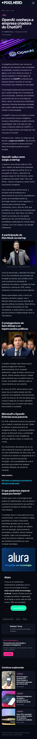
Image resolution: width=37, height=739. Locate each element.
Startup (25, 619)
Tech (7, 10)
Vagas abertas (18, 608)
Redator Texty (8, 32)
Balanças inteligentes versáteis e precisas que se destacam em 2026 (24, 699)
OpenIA (18, 619)
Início (3, 10)
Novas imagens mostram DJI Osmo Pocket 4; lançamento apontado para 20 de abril (24, 680)
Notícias (20, 673)
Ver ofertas (8, 654)
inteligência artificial (8, 619)
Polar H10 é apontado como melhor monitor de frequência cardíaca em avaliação (24, 717)
